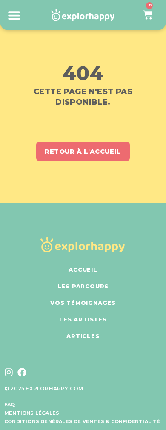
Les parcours (83, 286)
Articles (82, 336)
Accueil (83, 269)
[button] (13, 15)
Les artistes (83, 319)
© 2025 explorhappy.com (43, 388)
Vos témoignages (83, 302)
